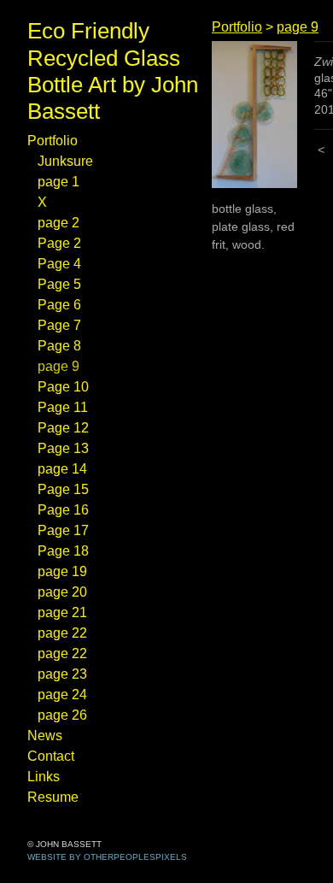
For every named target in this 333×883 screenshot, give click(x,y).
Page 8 (62, 346)
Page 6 (62, 305)
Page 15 (64, 489)
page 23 (67, 674)
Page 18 (65, 551)
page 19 (66, 571)
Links (45, 777)
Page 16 (65, 510)
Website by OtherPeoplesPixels (107, 857)
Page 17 (64, 530)
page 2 (62, 223)
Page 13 (65, 448)
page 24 (67, 694)
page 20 (67, 592)
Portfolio (59, 141)
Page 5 (61, 284)
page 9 (63, 366)
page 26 (67, 715)
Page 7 (61, 325)
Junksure (70, 161)
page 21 (65, 612)
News (47, 736)
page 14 (65, 469)
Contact (56, 756)
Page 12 (65, 428)
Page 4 (62, 264)
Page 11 (64, 407)
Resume (56, 797)
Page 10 (66, 387)
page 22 (67, 633)
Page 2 (62, 243)
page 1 (61, 182)
